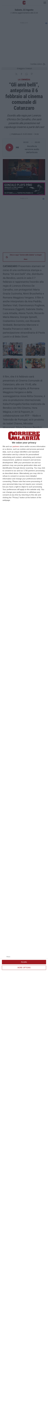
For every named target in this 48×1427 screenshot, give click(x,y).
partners (16, 446)
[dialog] (24, 927)
